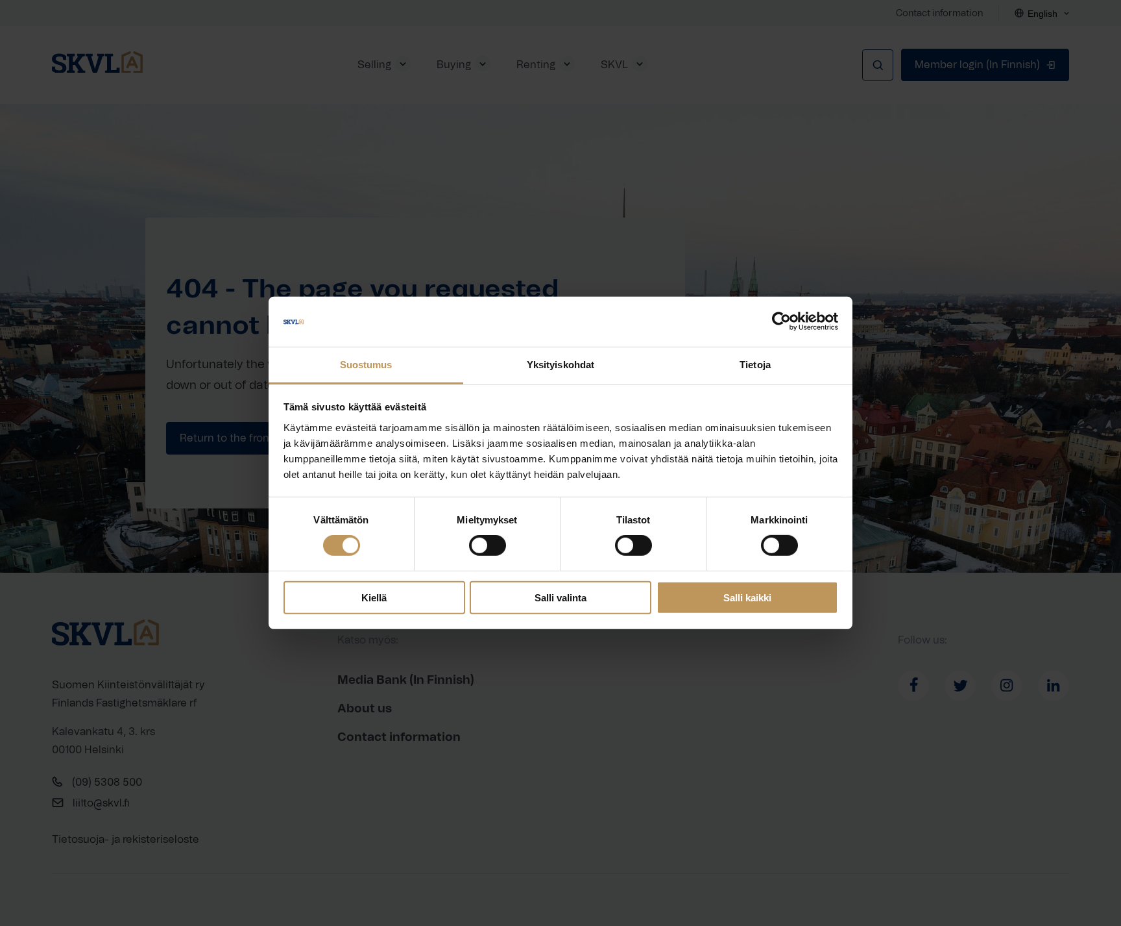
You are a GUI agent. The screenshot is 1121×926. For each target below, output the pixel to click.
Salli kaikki (747, 597)
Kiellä (374, 597)
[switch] (487, 545)
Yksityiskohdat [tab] (560, 364)
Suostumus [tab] (366, 364)
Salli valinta (560, 597)
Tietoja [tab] (755, 364)
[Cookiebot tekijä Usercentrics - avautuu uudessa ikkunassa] (781, 321)
